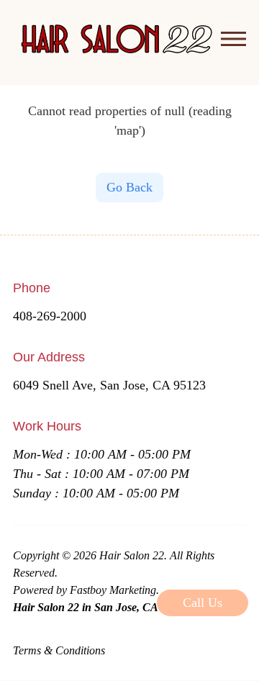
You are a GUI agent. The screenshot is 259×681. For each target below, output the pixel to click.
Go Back (129, 187)
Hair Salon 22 (131, 555)
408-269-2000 (49, 316)
